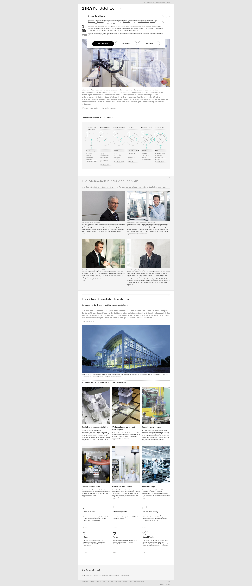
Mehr (84, 233)
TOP (169, 581)
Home (84, 17)
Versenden (167, 584)
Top (169, 177)
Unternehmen (85, 581)
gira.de (168, 2)
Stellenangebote (150, 2)
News (143, 2)
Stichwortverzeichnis (160, 2)
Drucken (161, 584)
